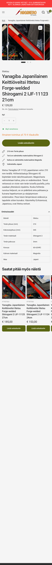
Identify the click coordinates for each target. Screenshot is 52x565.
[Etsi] (43, 12)
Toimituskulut (13, 109)
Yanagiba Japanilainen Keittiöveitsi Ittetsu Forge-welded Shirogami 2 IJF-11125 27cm (13, 311)
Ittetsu (5, 71)
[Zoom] (40, 28)
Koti (3, 21)
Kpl (3, 115)
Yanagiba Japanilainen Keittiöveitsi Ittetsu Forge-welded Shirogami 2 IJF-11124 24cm (38, 311)
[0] (48, 12)
